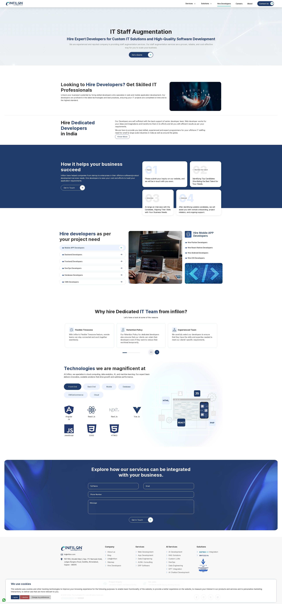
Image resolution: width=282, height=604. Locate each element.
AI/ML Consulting (144, 562)
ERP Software (143, 565)
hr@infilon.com (69, 554)
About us (111, 552)
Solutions (205, 3)
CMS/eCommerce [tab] (75, 395)
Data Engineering (144, 559)
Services (189, 3)
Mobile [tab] (109, 387)
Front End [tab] (72, 387)
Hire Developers (224, 4)
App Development (145, 555)
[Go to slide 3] (133, 352)
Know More (122, 137)
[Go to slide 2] (129, 352)
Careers (239, 4)
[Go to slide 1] (124, 352)
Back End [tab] (92, 387)
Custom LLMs (174, 559)
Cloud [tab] (96, 395)
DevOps (171, 562)
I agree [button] (15, 597)
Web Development (145, 552)
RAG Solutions (174, 555)
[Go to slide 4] (138, 352)
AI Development (175, 552)
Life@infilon (112, 559)
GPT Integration (175, 569)
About (249, 4)
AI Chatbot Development (178, 572)
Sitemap (110, 562)
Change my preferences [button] (40, 597)
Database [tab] (127, 387)
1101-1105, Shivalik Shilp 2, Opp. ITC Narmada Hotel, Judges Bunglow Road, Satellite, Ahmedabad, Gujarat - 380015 (83, 562)
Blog (109, 555)
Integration (213, 552)
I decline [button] (25, 597)
